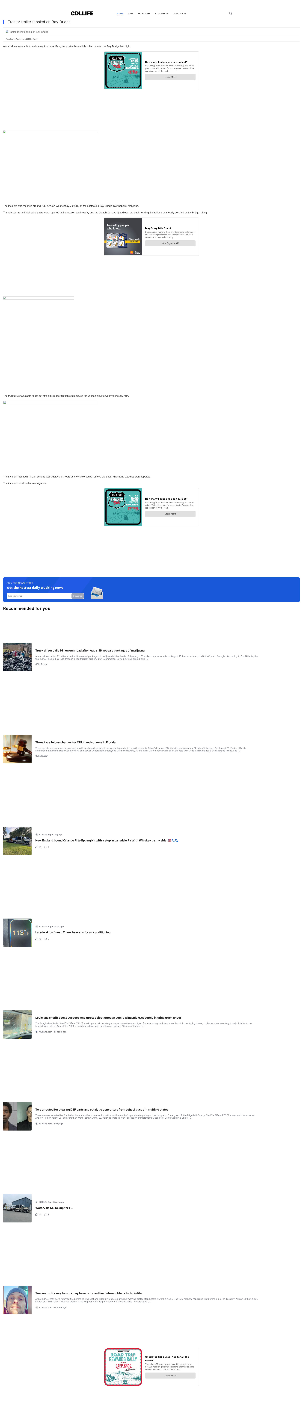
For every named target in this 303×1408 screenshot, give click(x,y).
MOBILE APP (144, 13)
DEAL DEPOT (179, 13)
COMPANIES (161, 13)
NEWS (120, 13)
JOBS (130, 13)
